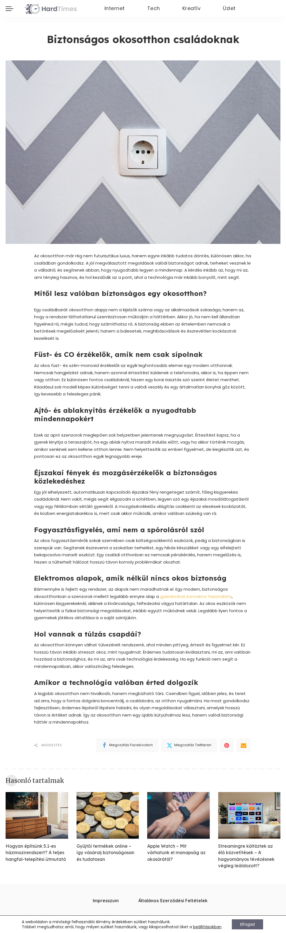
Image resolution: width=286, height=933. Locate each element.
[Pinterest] (227, 745)
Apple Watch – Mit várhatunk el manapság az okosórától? (176, 852)
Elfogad (247, 924)
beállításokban (207, 926)
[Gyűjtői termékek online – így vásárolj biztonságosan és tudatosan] (108, 815)
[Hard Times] (50, 8)
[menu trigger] (12, 8)
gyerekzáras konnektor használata (196, 596)
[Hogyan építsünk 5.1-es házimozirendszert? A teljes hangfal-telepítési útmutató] (37, 815)
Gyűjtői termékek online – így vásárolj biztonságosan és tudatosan (105, 852)
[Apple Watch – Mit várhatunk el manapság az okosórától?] (178, 815)
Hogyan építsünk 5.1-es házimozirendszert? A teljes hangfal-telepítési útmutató (36, 852)
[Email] (244, 745)
